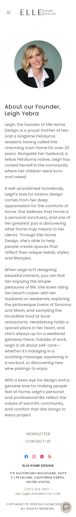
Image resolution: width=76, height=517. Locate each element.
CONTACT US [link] (38, 441)
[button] (10, 12)
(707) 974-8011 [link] (36, 489)
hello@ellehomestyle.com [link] (38, 494)
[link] (38, 12)
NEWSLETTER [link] (38, 434)
